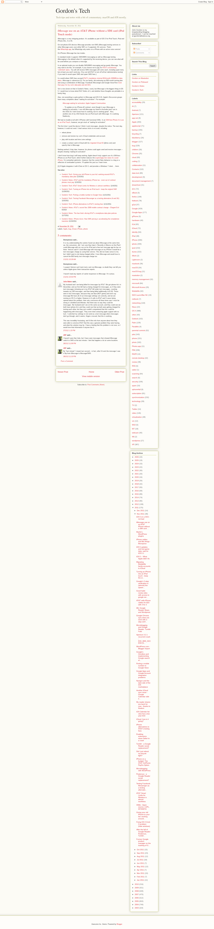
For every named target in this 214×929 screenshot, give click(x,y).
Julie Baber (67, 282)
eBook (134, 193)
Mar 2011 (141, 873)
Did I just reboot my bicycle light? (142, 753)
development (137, 177)
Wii (133, 437)
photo (134, 342)
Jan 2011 (141, 880)
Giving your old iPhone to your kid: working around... (143, 815)
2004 (137, 904)
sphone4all (136, 389)
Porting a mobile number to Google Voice (142, 666)
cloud (134, 157)
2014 (137, 497)
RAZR (134, 354)
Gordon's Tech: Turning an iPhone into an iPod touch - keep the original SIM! (89, 189)
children (135, 150)
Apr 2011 (140, 870)
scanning (135, 374)
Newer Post (63, 372)
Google (135, 209)
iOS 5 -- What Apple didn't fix (143, 558)
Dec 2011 (141, 511)
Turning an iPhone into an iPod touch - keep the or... (143, 575)
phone (85, 229)
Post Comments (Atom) (95, 385)
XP (133, 444)
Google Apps (137, 212)
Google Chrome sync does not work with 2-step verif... (142, 619)
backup (135, 130)
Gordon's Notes (138, 86)
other (134, 315)
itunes (134, 252)
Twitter (134, 409)
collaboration (137, 165)
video (134, 413)
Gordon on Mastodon (140, 78)
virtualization (137, 417)
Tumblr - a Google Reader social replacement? (143, 746)
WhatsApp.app (66, 49)
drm (133, 189)
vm (133, 421)
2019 (137, 481)
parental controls (138, 330)
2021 (137, 474)
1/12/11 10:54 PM (69, 277)
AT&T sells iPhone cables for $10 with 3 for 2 (143, 602)
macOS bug (136, 271)
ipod (133, 248)
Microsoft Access (138, 287)
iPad (133, 236)
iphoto (134, 244)
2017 (137, 487)
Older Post (119, 372)
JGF (64, 335)
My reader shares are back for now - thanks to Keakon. (143, 705)
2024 (137, 464)
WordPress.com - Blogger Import (143, 647)
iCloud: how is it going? (142, 720)
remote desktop (138, 358)
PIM (133, 350)
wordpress (136, 441)
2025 (137, 460)
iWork (134, 256)
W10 (134, 425)
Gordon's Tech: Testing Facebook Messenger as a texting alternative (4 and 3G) (90, 198)
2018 (137, 484)
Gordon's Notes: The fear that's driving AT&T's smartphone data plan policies (89, 213)
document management (141, 181)
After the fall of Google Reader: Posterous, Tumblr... (143, 833)
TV (133, 405)
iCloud (74, 229)
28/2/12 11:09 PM (69, 343)
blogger (135, 142)
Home (91, 372)
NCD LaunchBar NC (140, 295)
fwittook (135, 201)
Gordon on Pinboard (140, 82)
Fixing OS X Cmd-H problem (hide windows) (143, 824)
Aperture (135, 114)
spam (134, 386)
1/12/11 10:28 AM (69, 259)
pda (133, 334)
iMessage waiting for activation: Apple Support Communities (84, 103)
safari (134, 370)
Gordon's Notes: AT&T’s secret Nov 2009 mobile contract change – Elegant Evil (90, 207)
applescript (136, 126)
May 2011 (141, 867)
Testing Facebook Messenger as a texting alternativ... (143, 787)
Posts (137, 49)
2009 (137, 888)
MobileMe (136, 291)
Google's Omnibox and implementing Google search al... (143, 656)
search (134, 378)
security (135, 382)
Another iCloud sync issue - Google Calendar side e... (142, 694)
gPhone (135, 216)
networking (136, 303)
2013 (137, 501)
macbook (135, 264)
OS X (134, 311)
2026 (137, 457)
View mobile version (91, 376)
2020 (137, 477)
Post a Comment (67, 361)
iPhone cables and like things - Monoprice (143, 541)
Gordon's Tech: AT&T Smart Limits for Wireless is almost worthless (86, 186)
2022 (137, 470)
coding (134, 161)
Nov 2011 (141, 514)
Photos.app (136, 346)
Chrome (135, 154)
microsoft (135, 283)
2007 (137, 894)
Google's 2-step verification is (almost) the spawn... (142, 584)
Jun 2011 (141, 863)
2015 (137, 494)
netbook (135, 299)
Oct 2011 (140, 850)
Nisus (134, 307)
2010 (137, 884)
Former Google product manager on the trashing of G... (143, 842)
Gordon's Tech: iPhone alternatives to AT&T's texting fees (82, 204)
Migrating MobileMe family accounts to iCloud (143, 565)
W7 (133, 429)
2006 (137, 898)
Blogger (119, 924)
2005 (137, 901)
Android (135, 110)
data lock (135, 173)
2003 (137, 908)
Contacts (135, 169)
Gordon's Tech (73, 10)
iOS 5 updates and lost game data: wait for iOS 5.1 (142, 550)
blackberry (136, 138)
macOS (135, 268)
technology (136, 401)
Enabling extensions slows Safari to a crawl (143, 737)
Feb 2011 (141, 877)
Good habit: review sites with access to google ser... (142, 594)
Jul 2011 (140, 860)
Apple (65, 229)
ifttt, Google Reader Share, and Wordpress (143, 610)
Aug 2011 (141, 856)
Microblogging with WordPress (143, 770)
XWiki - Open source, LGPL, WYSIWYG (142, 807)
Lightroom (136, 260)
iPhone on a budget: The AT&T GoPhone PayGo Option (143, 762)
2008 (137, 891)
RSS (133, 366)
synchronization (138, 397)
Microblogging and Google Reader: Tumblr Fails (143, 628)
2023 (137, 467)
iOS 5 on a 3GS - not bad (143, 518)
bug (69, 229)
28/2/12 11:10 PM (69, 356)
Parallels (135, 327)
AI (133, 106)
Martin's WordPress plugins (141, 534)
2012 (137, 504)
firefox (134, 197)
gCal (134, 205)
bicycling (135, 134)
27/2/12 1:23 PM (69, 330)
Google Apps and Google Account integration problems (143, 674)
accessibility (136, 102)
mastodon (136, 275)
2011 (137, 508)
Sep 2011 (141, 853)
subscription (136, 393)
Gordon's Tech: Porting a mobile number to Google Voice (82, 195)
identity (135, 232)
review (134, 362)
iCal (133, 224)
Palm (134, 323)
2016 (137, 491)
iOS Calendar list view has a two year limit (143, 714)
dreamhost (136, 185)
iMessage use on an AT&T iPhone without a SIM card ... (143, 525)
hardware (135, 220)
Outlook (135, 319)
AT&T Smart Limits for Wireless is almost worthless (141, 797)
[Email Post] (79, 226)
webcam (135, 433)
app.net (135, 118)
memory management (140, 279)
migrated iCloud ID (96, 143)
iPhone (79, 229)
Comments (139, 53)
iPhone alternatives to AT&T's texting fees (142, 728)
